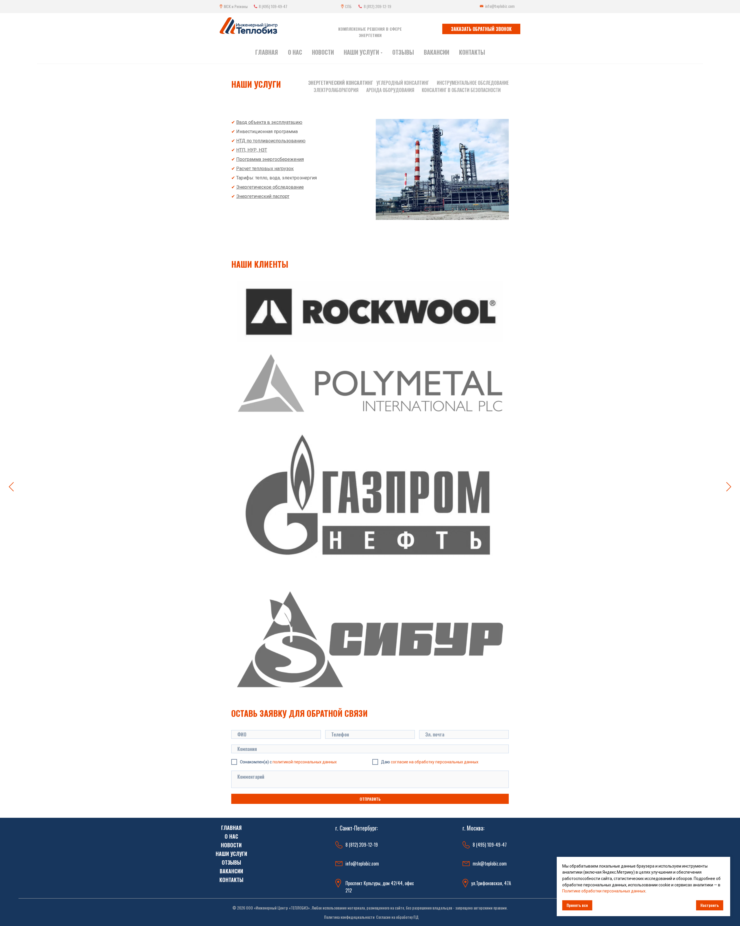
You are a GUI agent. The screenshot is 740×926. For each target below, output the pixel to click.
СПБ (348, 6)
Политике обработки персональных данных (603, 891)
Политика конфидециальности (349, 917)
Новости (323, 52)
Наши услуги (256, 84)
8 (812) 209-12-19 (377, 6)
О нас (295, 52)
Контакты (472, 52)
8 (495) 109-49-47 (273, 6)
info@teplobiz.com (500, 6)
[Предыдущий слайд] (11, 487)
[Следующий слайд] (728, 487)
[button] (481, 29)
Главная (266, 52)
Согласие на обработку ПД (397, 917)
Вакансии (436, 52)
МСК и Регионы (236, 6)
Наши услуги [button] (361, 52)
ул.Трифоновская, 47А (491, 883)
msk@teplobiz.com (490, 863)
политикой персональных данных (305, 762)
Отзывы (403, 52)
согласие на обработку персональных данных (434, 762)
